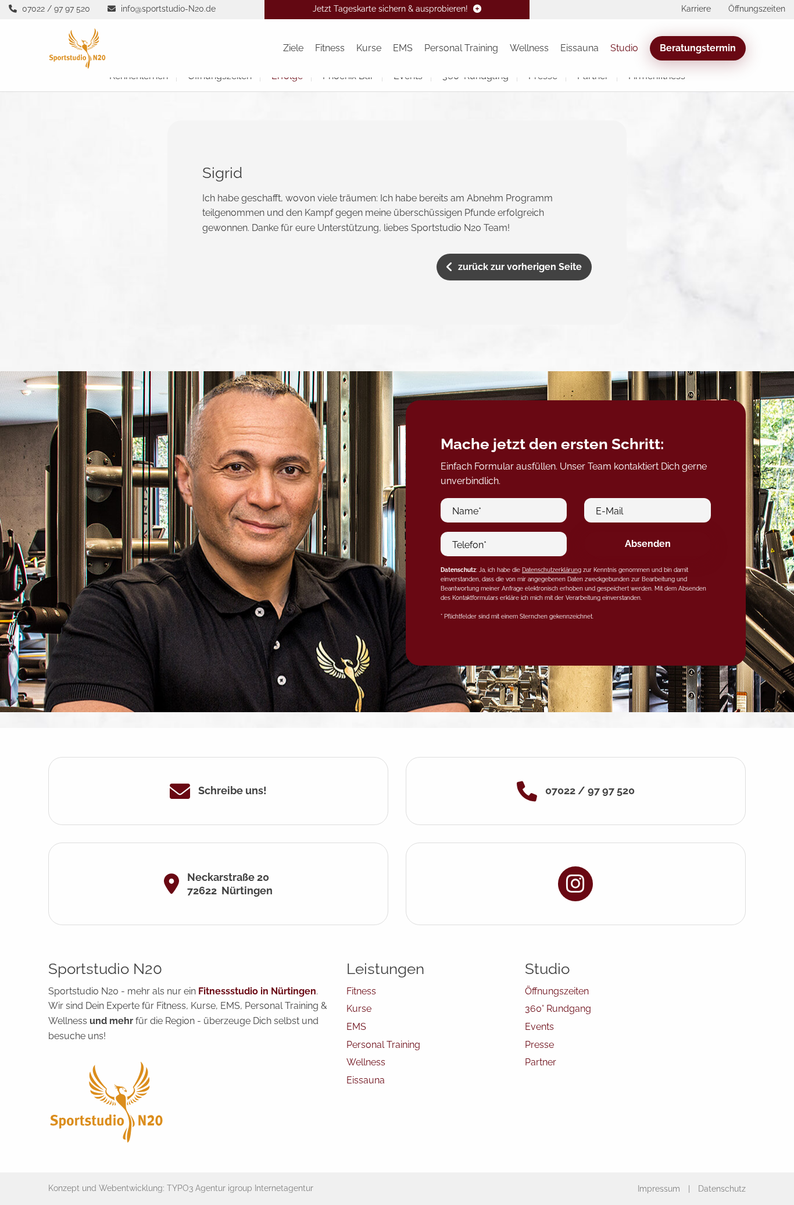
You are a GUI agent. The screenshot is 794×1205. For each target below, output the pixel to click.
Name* (466, 511)
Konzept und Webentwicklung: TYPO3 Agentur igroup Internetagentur (180, 1188)
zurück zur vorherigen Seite (520, 266)
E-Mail (609, 511)
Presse (539, 1044)
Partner (540, 1062)
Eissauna (579, 48)
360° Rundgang (558, 1008)
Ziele (293, 48)
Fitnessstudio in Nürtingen (257, 991)
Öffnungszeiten (557, 991)
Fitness (330, 48)
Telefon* (469, 544)
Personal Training (461, 48)
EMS (403, 48)
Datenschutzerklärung (551, 570)
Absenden (648, 543)
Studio (624, 48)
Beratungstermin (698, 48)
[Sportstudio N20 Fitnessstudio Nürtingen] (77, 47)
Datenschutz (722, 1188)
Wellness (529, 48)
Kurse (368, 48)
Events (539, 1026)
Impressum (659, 1188)
